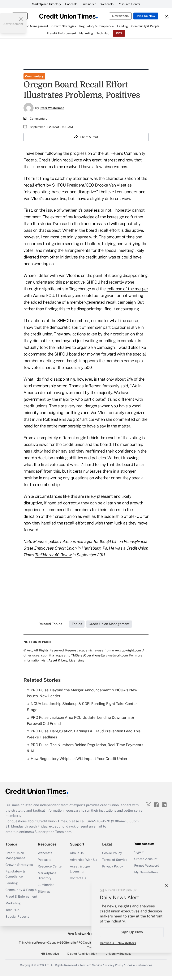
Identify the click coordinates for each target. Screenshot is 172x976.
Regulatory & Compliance (15, 874)
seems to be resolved (60, 166)
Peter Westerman (52, 108)
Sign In (139, 852)
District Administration (82, 953)
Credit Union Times (91, 945)
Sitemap (44, 891)
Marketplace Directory (46, 4)
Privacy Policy (112, 866)
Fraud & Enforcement (21, 896)
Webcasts (106, 4)
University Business (118, 953)
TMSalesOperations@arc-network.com (99, 655)
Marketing (13, 903)
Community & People (21, 890)
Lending (11, 883)
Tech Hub (12, 910)
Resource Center (129, 4)
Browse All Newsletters (118, 943)
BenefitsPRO (73, 942)
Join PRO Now (146, 16)
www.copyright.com (126, 650)
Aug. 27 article (80, 419)
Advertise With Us (83, 859)
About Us (77, 853)
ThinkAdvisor (27, 942)
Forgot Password (146, 865)
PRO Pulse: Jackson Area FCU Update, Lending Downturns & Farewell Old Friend (80, 720)
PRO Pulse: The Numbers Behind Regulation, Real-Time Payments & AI (85, 748)
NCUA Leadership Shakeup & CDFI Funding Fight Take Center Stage (82, 706)
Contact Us (78, 878)
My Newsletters (146, 872)
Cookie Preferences (138, 965)
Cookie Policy (112, 853)
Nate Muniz (33, 541)
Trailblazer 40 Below (53, 554)
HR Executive (50, 953)
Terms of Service (114, 859)
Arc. (47, 965)
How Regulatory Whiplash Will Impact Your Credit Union (79, 758)
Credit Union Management (15, 855)
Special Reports (17, 916)
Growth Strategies (19, 864)
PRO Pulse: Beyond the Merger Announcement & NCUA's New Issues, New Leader (82, 693)
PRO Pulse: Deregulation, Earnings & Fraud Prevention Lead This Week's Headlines (84, 734)
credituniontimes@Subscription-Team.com (38, 832)
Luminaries (89, 4)
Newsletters (120, 16)
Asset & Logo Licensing (80, 869)
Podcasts (71, 4)
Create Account (146, 859)
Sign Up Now (132, 932)
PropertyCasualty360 (50, 942)
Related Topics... (52, 624)
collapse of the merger (127, 288)
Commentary (34, 76)
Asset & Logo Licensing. (66, 660)
